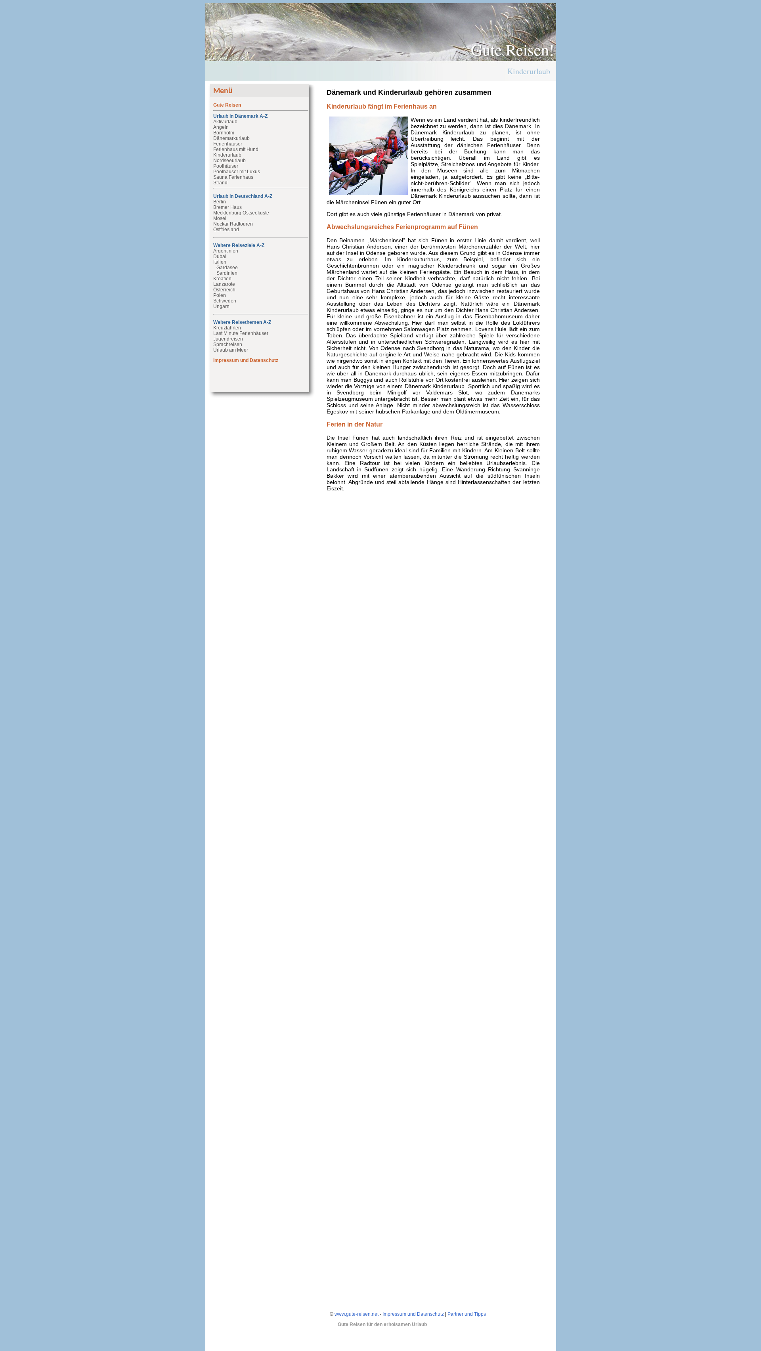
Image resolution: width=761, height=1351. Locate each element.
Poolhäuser (225, 166)
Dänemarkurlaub (231, 138)
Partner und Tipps (466, 1314)
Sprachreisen (227, 344)
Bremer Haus (227, 207)
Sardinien (226, 273)
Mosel (219, 218)
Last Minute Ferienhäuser (240, 333)
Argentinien (225, 251)
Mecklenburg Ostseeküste (241, 213)
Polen (219, 295)
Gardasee (227, 267)
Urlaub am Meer (230, 350)
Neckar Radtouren (233, 224)
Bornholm (223, 133)
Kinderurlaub (227, 155)
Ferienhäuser (227, 144)
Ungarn (221, 306)
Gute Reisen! (512, 49)
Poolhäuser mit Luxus (236, 171)
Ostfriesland (226, 229)
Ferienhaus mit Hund (235, 149)
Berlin (219, 202)
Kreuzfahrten (227, 328)
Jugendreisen (228, 339)
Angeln (221, 127)
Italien (219, 262)
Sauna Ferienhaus (233, 177)
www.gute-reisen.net (357, 1314)
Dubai (219, 256)
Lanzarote (224, 284)
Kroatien (222, 278)
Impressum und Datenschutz (413, 1314)
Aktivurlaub (225, 121)
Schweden (224, 301)
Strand (220, 183)
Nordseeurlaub (229, 160)
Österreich (224, 290)
